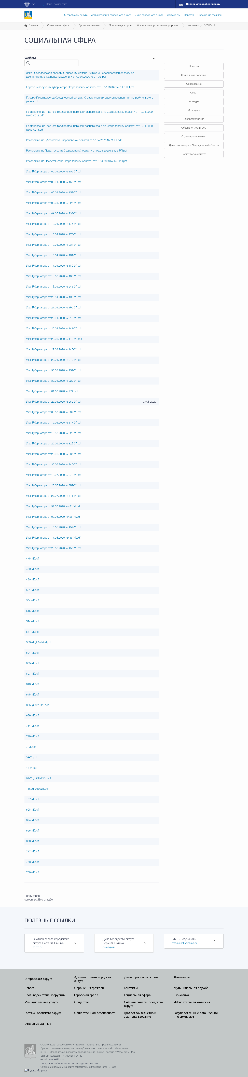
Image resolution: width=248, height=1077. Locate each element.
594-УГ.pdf (32, 653)
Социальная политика (193, 75)
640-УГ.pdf (32, 684)
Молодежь (194, 110)
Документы (182, 977)
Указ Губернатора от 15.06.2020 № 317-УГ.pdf (53, 423)
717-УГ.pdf (32, 852)
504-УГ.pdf (32, 600)
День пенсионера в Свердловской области (194, 145)
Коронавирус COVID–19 (201, 25)
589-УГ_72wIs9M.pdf (38, 642)
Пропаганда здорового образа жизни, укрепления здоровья (143, 25)
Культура (194, 101)
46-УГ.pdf (31, 768)
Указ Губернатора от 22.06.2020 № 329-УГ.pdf (53, 444)
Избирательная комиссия (192, 1002)
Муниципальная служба (191, 988)
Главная (33, 25)
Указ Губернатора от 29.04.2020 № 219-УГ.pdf (53, 360)
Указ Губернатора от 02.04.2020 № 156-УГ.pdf (53, 172)
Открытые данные (37, 1024)
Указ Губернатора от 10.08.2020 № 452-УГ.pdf (53, 527)
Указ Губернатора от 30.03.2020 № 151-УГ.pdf (53, 370)
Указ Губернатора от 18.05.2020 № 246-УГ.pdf (53, 287)
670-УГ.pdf (32, 841)
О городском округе (38, 979)
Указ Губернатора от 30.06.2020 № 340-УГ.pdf (53, 464)
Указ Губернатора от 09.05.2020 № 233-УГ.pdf (53, 213)
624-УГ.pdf (32, 820)
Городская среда (86, 995)
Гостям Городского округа (42, 1013)
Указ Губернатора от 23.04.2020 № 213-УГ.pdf (53, 318)
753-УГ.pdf (32, 862)
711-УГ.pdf (32, 726)
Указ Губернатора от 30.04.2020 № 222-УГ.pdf (53, 381)
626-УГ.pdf (32, 831)
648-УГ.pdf (32, 695)
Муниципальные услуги (41, 1002)
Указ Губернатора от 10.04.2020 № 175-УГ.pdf (53, 224)
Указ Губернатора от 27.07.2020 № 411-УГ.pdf (53, 496)
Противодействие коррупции (44, 995)
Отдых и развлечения (194, 136)
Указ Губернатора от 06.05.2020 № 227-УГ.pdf (53, 203)
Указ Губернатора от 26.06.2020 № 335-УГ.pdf (53, 454)
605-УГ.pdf (32, 663)
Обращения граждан (89, 988)
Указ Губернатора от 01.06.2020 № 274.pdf (52, 391)
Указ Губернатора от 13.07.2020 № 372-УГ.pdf (53, 475)
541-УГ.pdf (32, 632)
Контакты (131, 988)
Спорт (194, 93)
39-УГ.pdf (31, 757)
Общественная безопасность (95, 1013)
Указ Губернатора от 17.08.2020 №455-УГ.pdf (53, 538)
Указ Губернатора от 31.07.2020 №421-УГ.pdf (53, 506)
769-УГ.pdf (32, 872)
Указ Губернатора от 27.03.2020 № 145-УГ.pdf (53, 349)
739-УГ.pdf (32, 736)
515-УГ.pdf (32, 611)
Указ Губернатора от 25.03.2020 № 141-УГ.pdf (53, 329)
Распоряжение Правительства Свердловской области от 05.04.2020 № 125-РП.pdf (76, 151)
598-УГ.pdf (32, 810)
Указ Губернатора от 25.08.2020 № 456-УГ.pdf (53, 548)
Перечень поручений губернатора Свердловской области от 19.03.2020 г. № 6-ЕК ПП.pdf (80, 87)
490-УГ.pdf (32, 580)
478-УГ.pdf (32, 559)
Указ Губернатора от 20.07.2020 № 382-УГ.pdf (53, 485)
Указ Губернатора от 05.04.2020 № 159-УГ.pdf (53, 193)
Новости (194, 66)
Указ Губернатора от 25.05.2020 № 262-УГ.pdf (53, 402)
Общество (81, 1002)
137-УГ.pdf (32, 799)
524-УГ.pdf (32, 621)
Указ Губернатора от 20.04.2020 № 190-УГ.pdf (53, 297)
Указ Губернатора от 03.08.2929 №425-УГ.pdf (53, 517)
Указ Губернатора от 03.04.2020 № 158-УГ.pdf (53, 182)
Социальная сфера (58, 25)
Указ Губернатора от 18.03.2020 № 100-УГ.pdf (53, 276)
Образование (194, 84)
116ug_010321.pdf (37, 789)
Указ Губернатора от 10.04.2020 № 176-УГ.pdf (53, 234)
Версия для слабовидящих (203, 4)
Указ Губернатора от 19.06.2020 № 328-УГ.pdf (53, 433)
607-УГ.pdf (32, 674)
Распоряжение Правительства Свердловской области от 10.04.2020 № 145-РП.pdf (76, 161)
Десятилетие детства (194, 154)
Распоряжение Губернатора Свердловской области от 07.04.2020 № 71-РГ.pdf (73, 140)
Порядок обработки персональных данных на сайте (70, 1063)
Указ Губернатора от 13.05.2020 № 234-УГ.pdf (53, 245)
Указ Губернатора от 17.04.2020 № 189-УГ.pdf (53, 266)
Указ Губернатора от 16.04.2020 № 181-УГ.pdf (53, 255)
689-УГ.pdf (32, 716)
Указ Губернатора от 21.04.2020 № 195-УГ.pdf (53, 308)
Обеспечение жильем (193, 128)
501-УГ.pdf (32, 590)
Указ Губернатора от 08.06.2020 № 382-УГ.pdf (53, 412)
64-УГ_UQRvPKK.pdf (38, 778)
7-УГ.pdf (31, 747)
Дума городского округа (141, 977)
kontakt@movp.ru (58, 1059)
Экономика (181, 995)
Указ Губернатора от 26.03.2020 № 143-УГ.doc (54, 339)
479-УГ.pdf (32, 569)
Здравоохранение (89, 25)
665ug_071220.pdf (37, 705)
